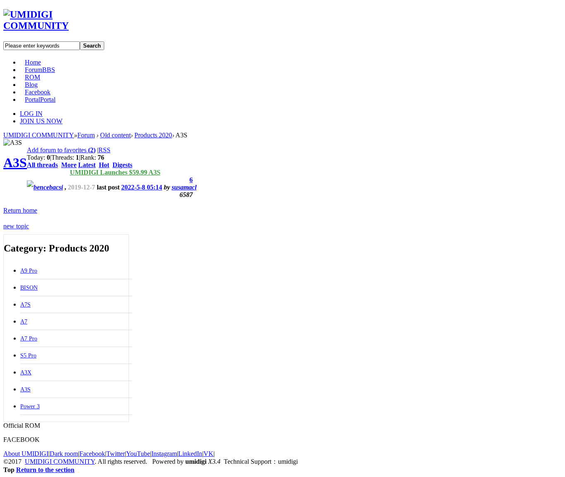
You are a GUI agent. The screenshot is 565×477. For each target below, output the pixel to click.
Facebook (37, 92)
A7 (23, 322)
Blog (31, 84)
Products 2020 (153, 135)
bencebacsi (48, 187)
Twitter (115, 453)
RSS (104, 149)
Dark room (64, 453)
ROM (32, 77)
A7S (25, 305)
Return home (20, 210)
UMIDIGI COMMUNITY (38, 135)
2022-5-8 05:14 (141, 187)
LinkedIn (190, 453)
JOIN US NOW (41, 121)
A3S (15, 162)
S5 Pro (28, 355)
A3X (25, 372)
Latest (87, 164)
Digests (122, 164)
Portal (40, 99)
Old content (115, 135)
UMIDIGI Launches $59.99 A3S (115, 172)
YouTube (138, 453)
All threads (42, 164)
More (69, 164)
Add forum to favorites (61, 149)
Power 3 (30, 406)
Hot (104, 164)
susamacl (184, 187)
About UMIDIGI (25, 453)
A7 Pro (28, 339)
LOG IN (31, 113)
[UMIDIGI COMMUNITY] (47, 25)
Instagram (164, 453)
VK (208, 453)
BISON (29, 288)
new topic (16, 226)
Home (33, 62)
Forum (40, 69)
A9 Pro (28, 271)
